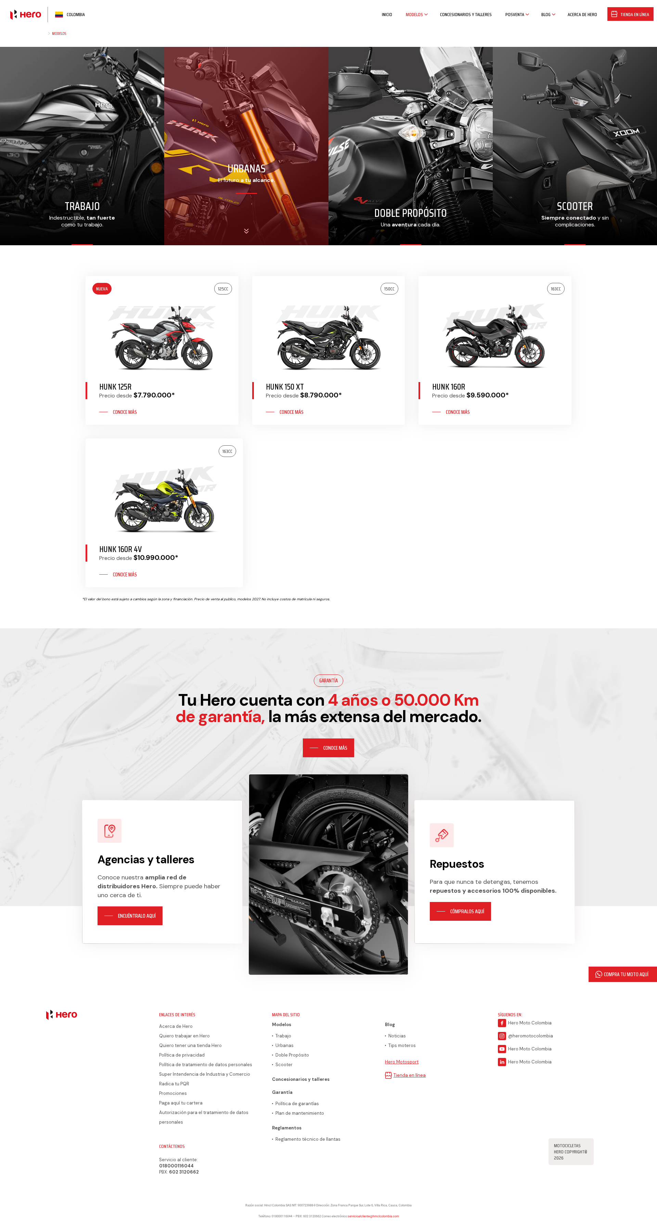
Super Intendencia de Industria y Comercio (204, 1074)
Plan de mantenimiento (299, 1113)
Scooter (284, 1065)
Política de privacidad (182, 1055)
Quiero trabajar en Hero (184, 1036)
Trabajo (283, 1036)
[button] (623, 974)
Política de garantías (297, 1103)
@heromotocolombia (530, 1036)
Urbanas (284, 1045)
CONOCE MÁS (125, 412)
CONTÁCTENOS (172, 1146)
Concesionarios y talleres (301, 1079)
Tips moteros (402, 1045)
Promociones (173, 1093)
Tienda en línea (410, 1075)
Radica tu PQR (174, 1084)
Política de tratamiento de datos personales (205, 1065)
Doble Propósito (292, 1055)
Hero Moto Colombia (530, 1023)
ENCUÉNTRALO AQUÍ (137, 916)
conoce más (335, 748)
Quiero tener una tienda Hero (190, 1045)
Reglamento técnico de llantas (307, 1139)
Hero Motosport (401, 1062)
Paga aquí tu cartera (181, 1103)
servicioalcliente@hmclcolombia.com (373, 1216)
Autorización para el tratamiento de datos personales (203, 1117)
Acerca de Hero (176, 1026)
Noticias (397, 1036)
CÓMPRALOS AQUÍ (467, 911)
